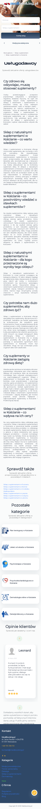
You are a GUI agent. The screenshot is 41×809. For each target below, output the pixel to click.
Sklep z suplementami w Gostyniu (15, 496)
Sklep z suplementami (21, 53)
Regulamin (6, 791)
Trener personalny (10, 769)
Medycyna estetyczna (20, 43)
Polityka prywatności (10, 794)
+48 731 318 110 (8, 746)
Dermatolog (7, 776)
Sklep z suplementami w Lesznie (15, 493)
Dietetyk (5, 771)
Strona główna (8, 53)
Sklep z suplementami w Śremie (15, 487)
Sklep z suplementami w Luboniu (15, 498)
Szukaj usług (20, 36)
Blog (4, 796)
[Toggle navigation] (5, 8)
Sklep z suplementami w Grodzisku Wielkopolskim (16, 490)
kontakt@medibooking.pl (13, 750)
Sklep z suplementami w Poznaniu (16, 484)
